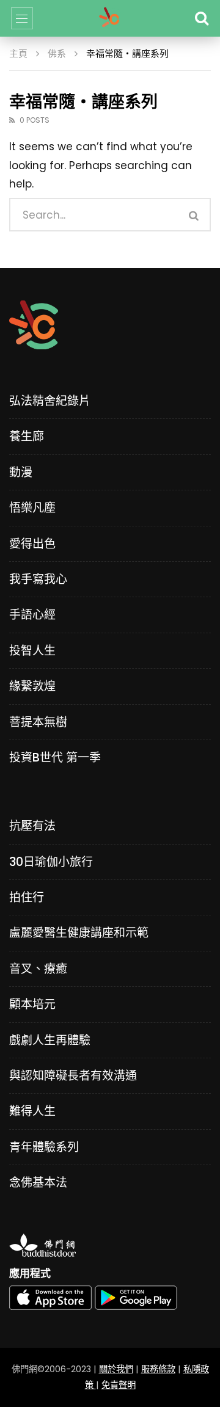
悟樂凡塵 (32, 508)
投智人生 (32, 650)
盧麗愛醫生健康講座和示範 (78, 933)
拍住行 (26, 897)
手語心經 (32, 614)
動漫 (20, 472)
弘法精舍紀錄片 (49, 401)
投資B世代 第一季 (55, 757)
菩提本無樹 (38, 722)
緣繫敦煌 (32, 686)
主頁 (18, 53)
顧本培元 (32, 1004)
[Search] (201, 18)
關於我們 (116, 1369)
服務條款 (158, 1369)
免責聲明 (118, 1385)
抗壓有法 (32, 826)
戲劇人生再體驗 (49, 1040)
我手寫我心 (38, 579)
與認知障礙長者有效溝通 (73, 1075)
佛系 (57, 53)
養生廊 (26, 436)
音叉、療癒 (38, 969)
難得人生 (32, 1111)
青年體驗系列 (44, 1147)
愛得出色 (32, 544)
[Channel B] (109, 18)
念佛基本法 (38, 1182)
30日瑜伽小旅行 (51, 862)
